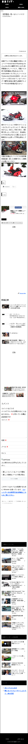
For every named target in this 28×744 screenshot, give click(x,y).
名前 (4, 440)
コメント (5, 420)
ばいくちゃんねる (11, 688)
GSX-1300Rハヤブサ (7, 222)
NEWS (4, 219)
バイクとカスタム (18, 222)
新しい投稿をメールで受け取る (14, 475)
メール (4, 447)
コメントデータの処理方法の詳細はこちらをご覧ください (13, 492)
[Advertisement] (14, 33)
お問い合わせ (20, 739)
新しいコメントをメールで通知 (14, 472)
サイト (3, 453)
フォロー (19, 207)
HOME (7, 739)
